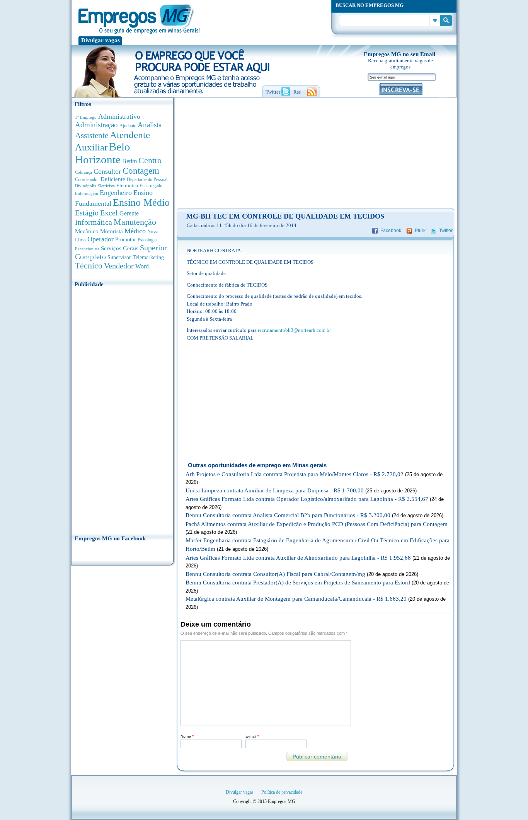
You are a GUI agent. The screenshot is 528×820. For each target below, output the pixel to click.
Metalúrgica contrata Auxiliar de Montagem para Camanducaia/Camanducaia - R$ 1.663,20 (296, 599)
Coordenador (87, 179)
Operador (100, 239)
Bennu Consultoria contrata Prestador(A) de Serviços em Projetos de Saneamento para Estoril (298, 582)
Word (142, 266)
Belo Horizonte (102, 153)
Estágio (87, 212)
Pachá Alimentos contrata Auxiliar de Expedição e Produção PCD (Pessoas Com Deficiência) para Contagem (317, 524)
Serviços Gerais (119, 248)
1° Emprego (86, 117)
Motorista (111, 231)
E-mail (252, 736)
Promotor (125, 240)
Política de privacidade (281, 792)
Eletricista (106, 186)
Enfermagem (86, 193)
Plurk (420, 230)
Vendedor (119, 265)
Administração (96, 125)
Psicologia (147, 240)
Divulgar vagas (100, 40)
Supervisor (119, 257)
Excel (109, 212)
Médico (135, 231)
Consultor (107, 171)
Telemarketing (148, 257)
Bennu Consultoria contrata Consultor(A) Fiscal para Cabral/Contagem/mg (275, 574)
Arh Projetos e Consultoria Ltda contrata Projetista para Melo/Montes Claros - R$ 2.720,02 (295, 474)
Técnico (88, 265)
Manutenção (135, 222)
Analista (150, 125)
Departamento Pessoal (147, 179)
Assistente (91, 135)
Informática (93, 222)
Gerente (129, 213)
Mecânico (87, 231)
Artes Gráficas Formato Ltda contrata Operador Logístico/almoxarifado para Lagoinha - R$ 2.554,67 (307, 499)
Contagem (141, 171)
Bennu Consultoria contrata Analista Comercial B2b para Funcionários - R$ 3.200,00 (288, 515)
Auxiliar (91, 147)
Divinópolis (85, 185)
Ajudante (127, 125)
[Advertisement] (122, 409)
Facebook (390, 230)
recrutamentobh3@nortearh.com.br (294, 330)
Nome (187, 736)
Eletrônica (127, 185)
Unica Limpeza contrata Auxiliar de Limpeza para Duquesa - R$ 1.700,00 (275, 490)
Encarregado (151, 185)
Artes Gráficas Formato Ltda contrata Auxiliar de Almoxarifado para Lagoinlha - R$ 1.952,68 (298, 558)
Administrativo (119, 116)
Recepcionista (87, 248)
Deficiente (112, 179)
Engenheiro (116, 192)
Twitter (446, 230)
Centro (150, 160)
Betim (129, 161)
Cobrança (83, 172)
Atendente (130, 134)
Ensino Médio (141, 202)
